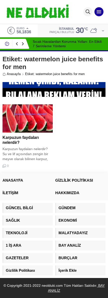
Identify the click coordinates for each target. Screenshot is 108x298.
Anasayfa (14, 74)
